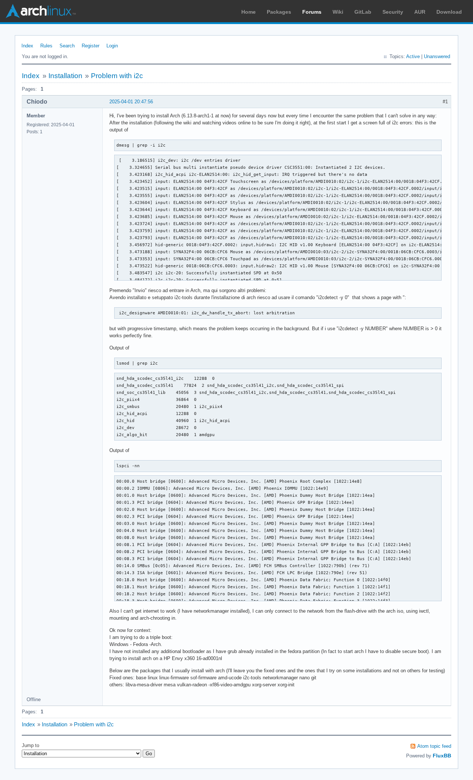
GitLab (362, 12)
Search (67, 45)
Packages (279, 12)
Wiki (338, 12)
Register (90, 45)
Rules (46, 45)
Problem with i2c (117, 76)
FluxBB (442, 756)
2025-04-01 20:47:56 (131, 101)
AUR (419, 12)
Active (413, 56)
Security (392, 12)
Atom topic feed (434, 746)
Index (27, 45)
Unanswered (437, 56)
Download (449, 12)
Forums (311, 12)
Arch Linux (41, 11)
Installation (65, 76)
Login (112, 45)
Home (248, 12)
